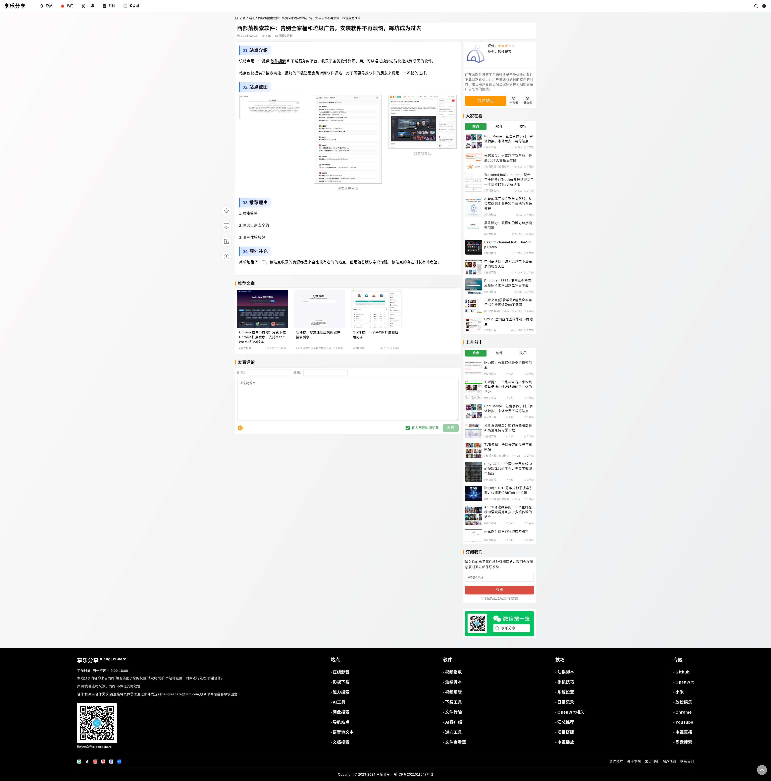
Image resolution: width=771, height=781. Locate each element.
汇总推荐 (565, 722)
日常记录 (565, 702)
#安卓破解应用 (304, 348)
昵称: (241, 372)
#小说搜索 (490, 311)
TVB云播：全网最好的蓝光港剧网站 (508, 447)
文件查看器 (455, 742)
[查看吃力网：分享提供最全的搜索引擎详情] (473, 368)
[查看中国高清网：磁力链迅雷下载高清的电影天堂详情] (473, 266)
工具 (91, 6)
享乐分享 (101, 660)
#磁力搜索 (490, 234)
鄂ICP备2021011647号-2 (413, 774)
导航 (49, 6)
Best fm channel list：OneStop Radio (507, 245)
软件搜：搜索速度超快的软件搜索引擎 (318, 335)
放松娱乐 (683, 702)
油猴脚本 (453, 682)
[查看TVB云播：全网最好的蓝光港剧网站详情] (473, 450)
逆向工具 (453, 732)
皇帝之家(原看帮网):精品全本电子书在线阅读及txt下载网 (508, 302)
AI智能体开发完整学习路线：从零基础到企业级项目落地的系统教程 (508, 203)
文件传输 (453, 712)
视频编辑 (453, 692)
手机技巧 (565, 682)
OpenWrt (684, 682)
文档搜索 (341, 742)
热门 (70, 6)
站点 (252, 18)
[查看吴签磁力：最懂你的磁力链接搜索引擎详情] (473, 228)
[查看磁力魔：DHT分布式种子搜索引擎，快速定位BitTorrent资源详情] (473, 493)
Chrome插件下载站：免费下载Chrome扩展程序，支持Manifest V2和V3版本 (262, 337)
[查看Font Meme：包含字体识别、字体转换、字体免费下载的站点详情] (473, 141)
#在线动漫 (490, 523)
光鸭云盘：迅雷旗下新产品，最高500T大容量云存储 (508, 158)
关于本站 (634, 761)
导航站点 (341, 722)
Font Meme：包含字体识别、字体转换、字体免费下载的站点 (508, 139)
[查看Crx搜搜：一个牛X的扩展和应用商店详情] (376, 309)
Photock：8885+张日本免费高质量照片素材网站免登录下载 (507, 283)
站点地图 (669, 761)
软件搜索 (278, 61)
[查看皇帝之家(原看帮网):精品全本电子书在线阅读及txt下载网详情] (473, 305)
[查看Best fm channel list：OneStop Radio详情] (473, 247)
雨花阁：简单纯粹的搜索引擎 (506, 531)
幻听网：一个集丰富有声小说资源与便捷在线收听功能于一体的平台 (508, 386)
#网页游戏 (490, 479)
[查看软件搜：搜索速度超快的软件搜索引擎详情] (319, 309)
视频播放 (453, 672)
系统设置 (565, 692)
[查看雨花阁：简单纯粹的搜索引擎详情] (473, 535)
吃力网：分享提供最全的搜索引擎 (508, 365)
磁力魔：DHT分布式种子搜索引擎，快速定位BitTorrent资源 (508, 490)
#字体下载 (490, 147)
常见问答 (652, 761)
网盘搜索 (341, 712)
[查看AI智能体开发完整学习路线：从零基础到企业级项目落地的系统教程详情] (473, 207)
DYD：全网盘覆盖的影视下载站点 (508, 322)
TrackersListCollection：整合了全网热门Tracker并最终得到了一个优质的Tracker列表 (509, 179)
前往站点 (485, 101)
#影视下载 (490, 272)
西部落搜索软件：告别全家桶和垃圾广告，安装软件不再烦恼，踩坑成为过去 (309, 18)
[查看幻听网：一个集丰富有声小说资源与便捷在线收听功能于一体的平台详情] (473, 390)
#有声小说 (490, 398)
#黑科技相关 (491, 190)
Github (682, 672)
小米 (679, 692)
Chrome (683, 712)
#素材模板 (490, 291)
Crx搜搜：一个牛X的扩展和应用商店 (375, 335)
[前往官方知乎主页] (119, 762)
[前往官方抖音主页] (87, 762)
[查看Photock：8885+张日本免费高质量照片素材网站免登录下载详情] (473, 286)
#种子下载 (490, 499)
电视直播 (683, 732)
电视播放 (565, 742)
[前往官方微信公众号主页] (79, 762)
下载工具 (453, 702)
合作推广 (616, 761)
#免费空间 (503, 166)
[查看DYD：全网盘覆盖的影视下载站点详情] (473, 324)
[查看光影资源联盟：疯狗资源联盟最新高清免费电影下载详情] (473, 430)
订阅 (499, 590)
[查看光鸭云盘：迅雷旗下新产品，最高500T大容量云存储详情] (473, 161)
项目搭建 (565, 732)
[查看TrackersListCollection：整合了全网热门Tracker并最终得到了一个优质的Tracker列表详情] (473, 183)
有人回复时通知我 (425, 428)
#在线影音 (503, 455)
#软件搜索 (245, 348)
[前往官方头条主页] (95, 762)
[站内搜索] (756, 6)
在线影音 (341, 672)
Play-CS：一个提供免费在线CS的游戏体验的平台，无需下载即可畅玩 (508, 468)
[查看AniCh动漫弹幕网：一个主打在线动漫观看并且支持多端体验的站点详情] (473, 515)
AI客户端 (453, 722)
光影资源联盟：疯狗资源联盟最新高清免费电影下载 (508, 428)
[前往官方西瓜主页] (103, 762)
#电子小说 (503, 311)
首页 (243, 18)
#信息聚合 (490, 214)
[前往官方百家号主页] (111, 762)
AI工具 (339, 702)
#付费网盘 (490, 166)
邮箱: (297, 372)
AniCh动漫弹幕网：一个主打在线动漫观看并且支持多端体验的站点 (508, 512)
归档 (111, 6)
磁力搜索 (341, 692)
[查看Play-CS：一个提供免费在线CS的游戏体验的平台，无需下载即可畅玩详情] (473, 472)
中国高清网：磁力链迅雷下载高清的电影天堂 (508, 264)
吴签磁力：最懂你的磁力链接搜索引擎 (508, 225)
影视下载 (341, 682)
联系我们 (687, 761)
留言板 (134, 6)
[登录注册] (764, 6)
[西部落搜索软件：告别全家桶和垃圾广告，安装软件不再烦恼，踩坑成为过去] (273, 107)
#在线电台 (490, 253)
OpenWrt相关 (570, 712)
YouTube (684, 722)
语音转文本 (343, 732)
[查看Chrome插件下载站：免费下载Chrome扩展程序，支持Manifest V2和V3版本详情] (262, 309)
